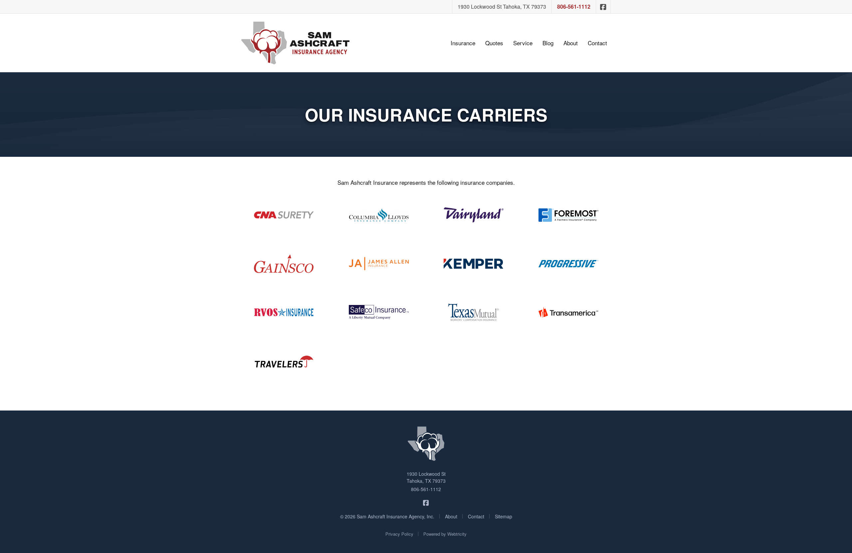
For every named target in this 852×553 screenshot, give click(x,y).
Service (522, 43)
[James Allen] (378, 263)
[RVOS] (283, 312)
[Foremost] (568, 215)
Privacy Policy (399, 534)
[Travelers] (283, 361)
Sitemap (503, 516)
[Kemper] (473, 263)
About (570, 43)
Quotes (494, 43)
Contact (597, 43)
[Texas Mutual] (473, 312)
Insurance (463, 43)
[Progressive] (568, 263)
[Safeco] (378, 312)
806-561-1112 (573, 6)
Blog (547, 43)
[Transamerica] (568, 312)
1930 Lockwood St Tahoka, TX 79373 (502, 6)
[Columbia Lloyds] (378, 215)
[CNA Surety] (283, 215)
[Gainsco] (283, 263)
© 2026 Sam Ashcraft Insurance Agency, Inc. (387, 516)
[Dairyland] (473, 215)
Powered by (445, 534)
